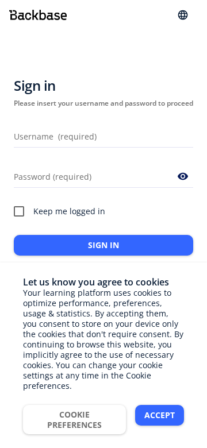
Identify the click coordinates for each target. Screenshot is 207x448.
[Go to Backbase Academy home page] (38, 15)
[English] (182, 15)
